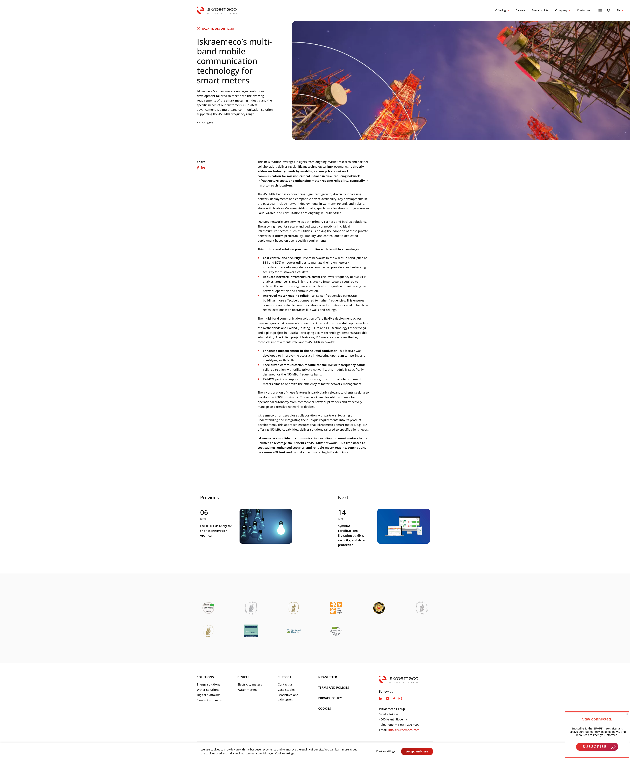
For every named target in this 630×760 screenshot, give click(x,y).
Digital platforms (208, 695)
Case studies (286, 690)
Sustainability (540, 10)
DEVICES (243, 677)
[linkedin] (380, 698)
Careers (520, 10)
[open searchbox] (609, 10)
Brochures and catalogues (288, 697)
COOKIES (324, 708)
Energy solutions (208, 684)
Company (561, 10)
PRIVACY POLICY (330, 698)
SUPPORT (284, 677)
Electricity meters (249, 684)
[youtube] (387, 698)
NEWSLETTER (327, 677)
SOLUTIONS (205, 677)
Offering (500, 10)
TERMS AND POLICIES (333, 687)
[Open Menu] (600, 10)
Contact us (583, 10)
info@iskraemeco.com (404, 730)
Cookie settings (385, 751)
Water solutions (208, 690)
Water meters (247, 690)
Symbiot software (209, 700)
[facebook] (394, 698)
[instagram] (400, 698)
